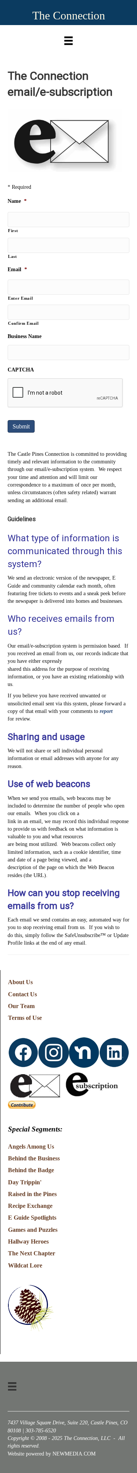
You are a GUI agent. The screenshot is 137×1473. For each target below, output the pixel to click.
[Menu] (68, 39)
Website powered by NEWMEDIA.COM (52, 1454)
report (106, 711)
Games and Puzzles (32, 1229)
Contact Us (22, 994)
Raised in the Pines (32, 1194)
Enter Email (20, 298)
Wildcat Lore (25, 1265)
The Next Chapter (31, 1253)
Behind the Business (34, 1158)
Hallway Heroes (28, 1241)
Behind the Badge (31, 1170)
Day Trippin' (24, 1182)
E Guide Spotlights (32, 1217)
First (13, 230)
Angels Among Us (31, 1146)
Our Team (21, 1006)
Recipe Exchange (30, 1206)
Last (12, 256)
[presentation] (65, 393)
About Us (20, 982)
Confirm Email (23, 323)
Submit (21, 426)
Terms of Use (25, 1018)
